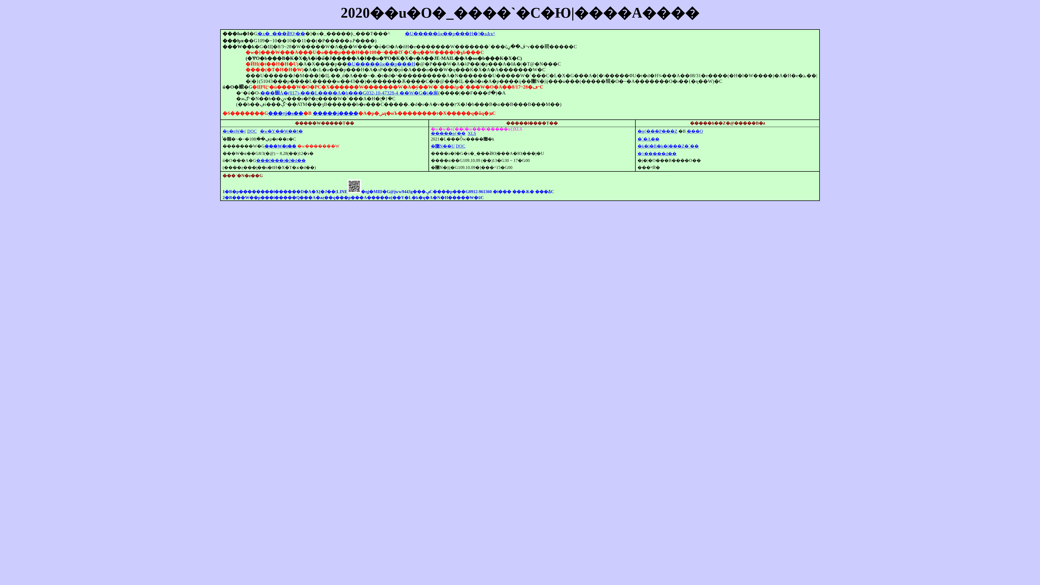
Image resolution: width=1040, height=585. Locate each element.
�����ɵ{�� (448, 133)
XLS (472, 133)
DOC (252, 131)
